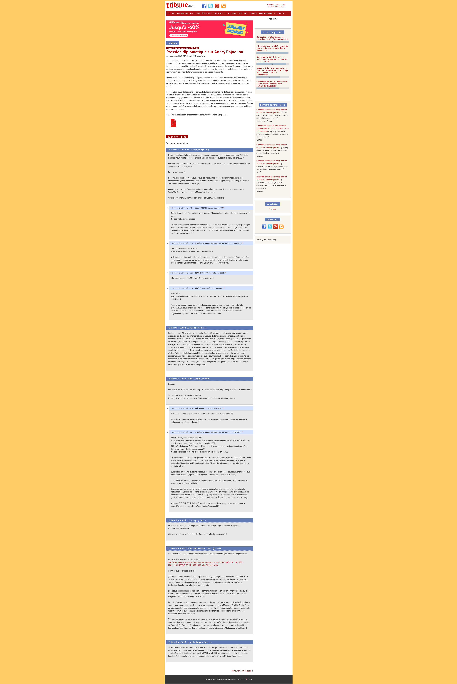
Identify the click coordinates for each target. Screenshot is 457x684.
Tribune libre (265, 13)
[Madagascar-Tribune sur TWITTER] (270, 228)
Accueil (171, 13)
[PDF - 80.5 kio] (173, 123)
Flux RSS (241, 679)
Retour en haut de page (242, 671)
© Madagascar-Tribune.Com (226, 679)
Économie (206, 13)
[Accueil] (181, 8)
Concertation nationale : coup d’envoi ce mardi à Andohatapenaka (272, 38)
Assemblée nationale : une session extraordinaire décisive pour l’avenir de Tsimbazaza (271, 83)
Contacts (279, 13)
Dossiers (243, 13)
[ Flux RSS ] (272, 209)
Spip (250, 679)
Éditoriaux (182, 13)
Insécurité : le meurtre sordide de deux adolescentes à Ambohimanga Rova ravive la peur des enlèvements (272, 71)
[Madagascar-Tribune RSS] (281, 228)
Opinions (218, 13)
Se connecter (210, 679)
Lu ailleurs (230, 13)
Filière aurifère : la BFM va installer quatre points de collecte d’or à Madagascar (272, 48)
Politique (195, 13)
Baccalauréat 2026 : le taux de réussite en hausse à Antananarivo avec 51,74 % (271, 59)
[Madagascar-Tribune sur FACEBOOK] (264, 228)
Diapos (253, 13)
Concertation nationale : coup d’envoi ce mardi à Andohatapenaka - (272, 115)
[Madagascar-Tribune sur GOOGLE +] (275, 228)
